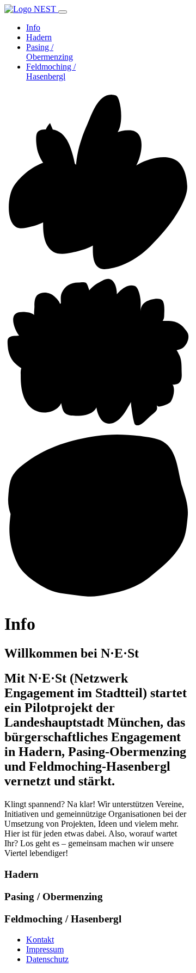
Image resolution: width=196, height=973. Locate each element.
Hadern (39, 37)
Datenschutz (47, 959)
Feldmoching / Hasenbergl (51, 71)
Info (33, 27)
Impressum (45, 949)
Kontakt (40, 939)
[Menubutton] (62, 12)
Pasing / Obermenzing (49, 51)
